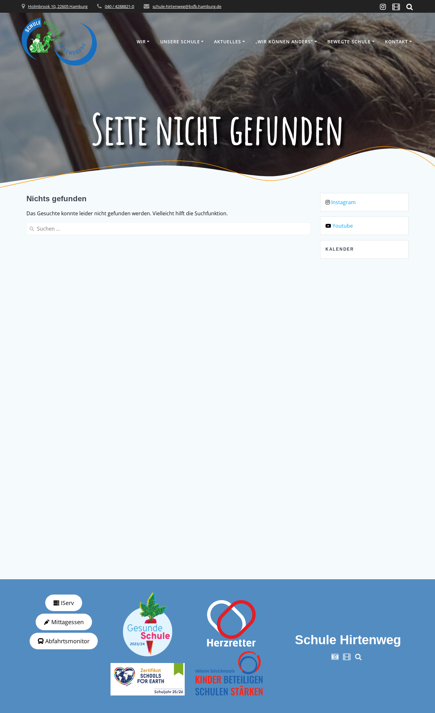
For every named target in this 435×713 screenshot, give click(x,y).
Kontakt (396, 42)
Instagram (343, 202)
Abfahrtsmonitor (66, 641)
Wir (141, 42)
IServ (66, 603)
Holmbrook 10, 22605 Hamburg (58, 6)
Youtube (342, 225)
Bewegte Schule (349, 42)
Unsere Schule (180, 42)
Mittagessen (67, 622)
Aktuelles (227, 42)
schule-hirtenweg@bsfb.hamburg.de (187, 6)
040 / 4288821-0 (119, 6)
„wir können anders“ (284, 42)
